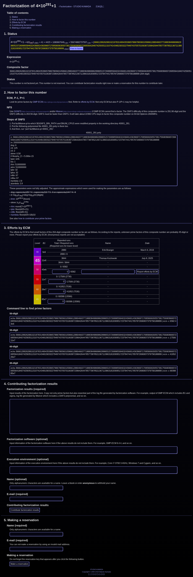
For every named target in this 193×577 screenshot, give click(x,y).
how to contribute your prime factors (34, 218)
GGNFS (17, 111)
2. (25, 92)
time (13, 199)
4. (31, 384)
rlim (12, 206)
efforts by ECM (87, 102)
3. (17, 228)
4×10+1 (17, 42)
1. (10, 33)
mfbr (13, 212)
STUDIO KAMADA (82, 6)
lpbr (12, 209)
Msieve (59, 111)
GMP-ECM (38, 102)
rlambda (15, 215)
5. (21, 520)
